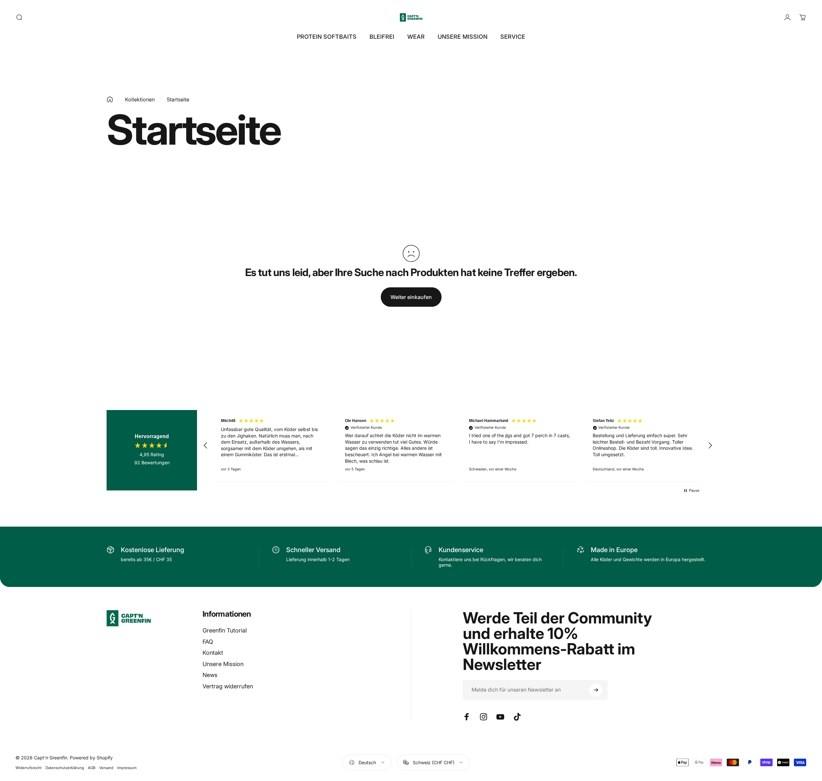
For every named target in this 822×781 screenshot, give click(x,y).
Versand (106, 768)
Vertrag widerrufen (228, 686)
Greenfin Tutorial (225, 630)
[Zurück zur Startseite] (110, 99)
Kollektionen (140, 99)
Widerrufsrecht (29, 768)
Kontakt (213, 652)
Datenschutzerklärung (65, 768)
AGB (91, 768)
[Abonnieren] (595, 689)
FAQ (208, 641)
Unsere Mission (223, 663)
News (210, 675)
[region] (458, 446)
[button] (205, 445)
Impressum (127, 768)
